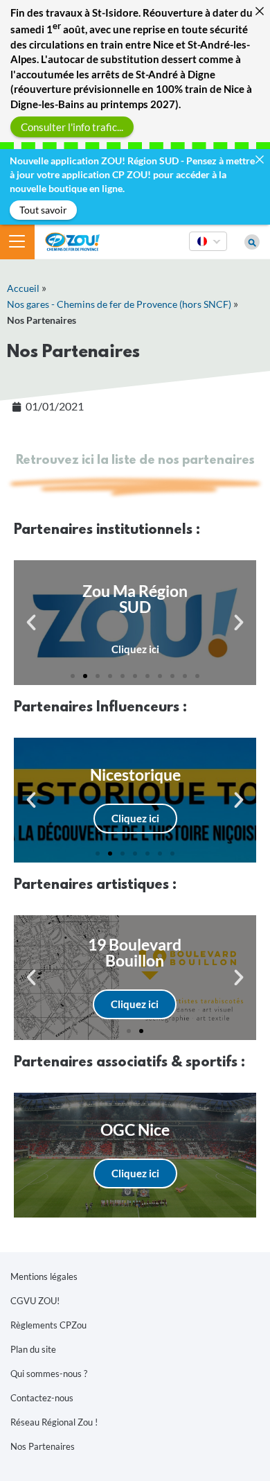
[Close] (259, 10)
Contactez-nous (41, 1397)
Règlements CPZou (48, 1325)
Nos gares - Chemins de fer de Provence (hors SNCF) (119, 304)
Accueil (23, 288)
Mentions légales (44, 1276)
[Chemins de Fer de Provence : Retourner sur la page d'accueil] (72, 240)
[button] (31, 622)
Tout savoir (43, 210)
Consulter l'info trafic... (72, 126)
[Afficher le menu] (17, 242)
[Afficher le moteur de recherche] (252, 242)
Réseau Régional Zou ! (54, 1422)
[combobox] (208, 250)
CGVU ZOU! (35, 1300)
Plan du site (33, 1349)
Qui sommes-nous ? (48, 1373)
